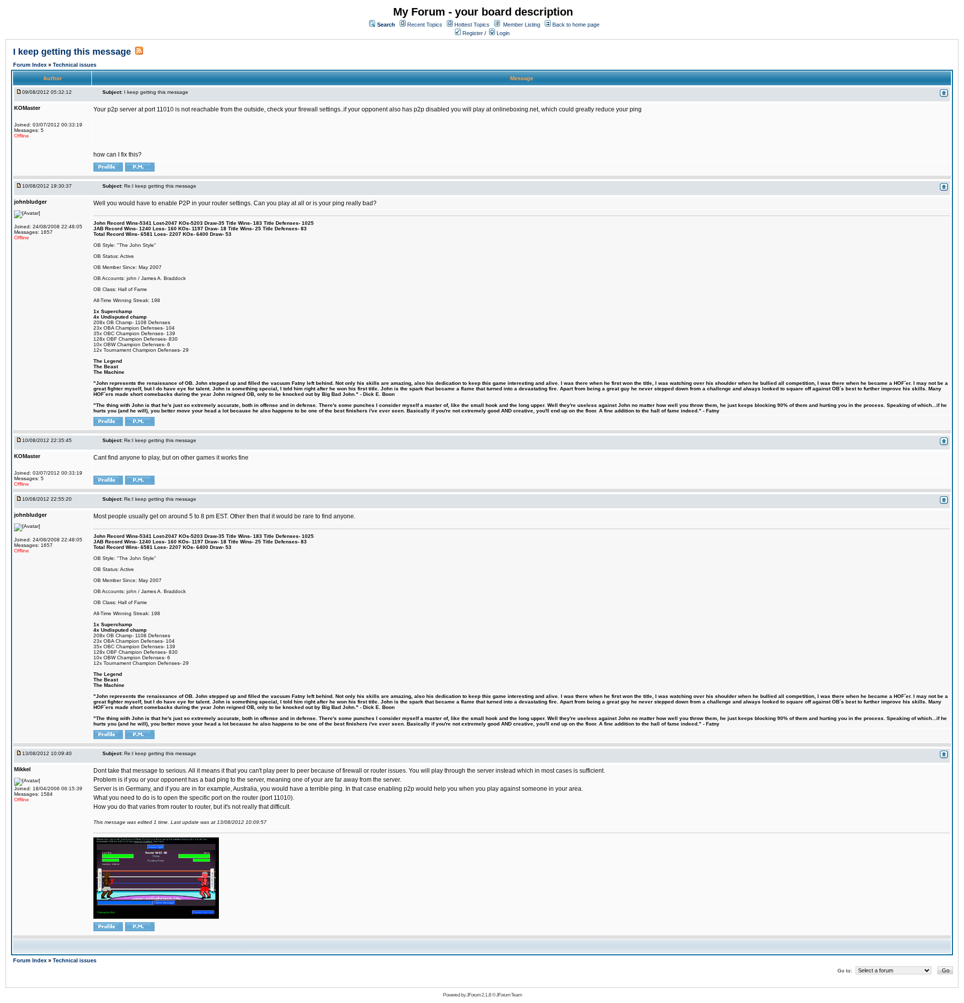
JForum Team (509, 994)
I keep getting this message (72, 52)
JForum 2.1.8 (478, 994)
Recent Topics (424, 25)
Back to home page (575, 25)
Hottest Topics (472, 25)
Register (472, 33)
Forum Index (30, 65)
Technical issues (74, 65)
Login (502, 33)
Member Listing (521, 25)
